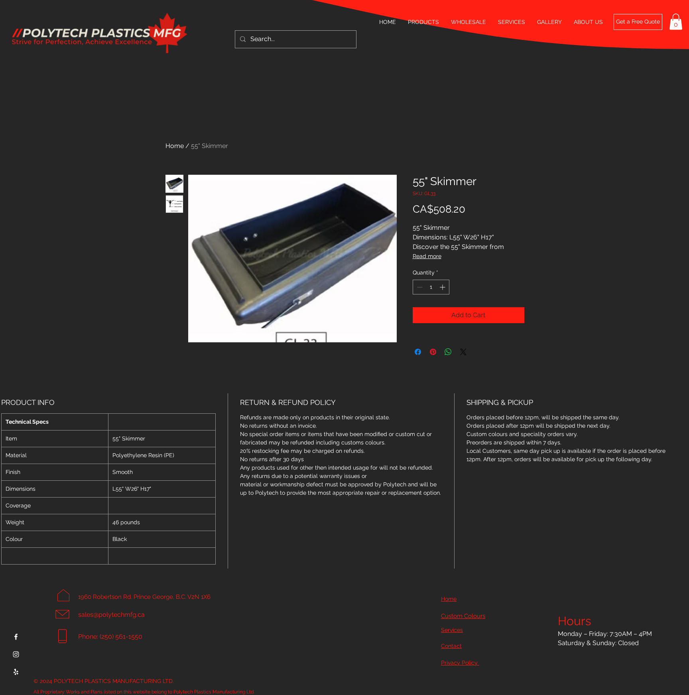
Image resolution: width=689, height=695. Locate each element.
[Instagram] (16, 654)
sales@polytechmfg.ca (111, 614)
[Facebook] (16, 637)
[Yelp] (16, 672)
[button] (676, 22)
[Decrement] (419, 287)
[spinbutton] (431, 287)
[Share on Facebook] (418, 352)
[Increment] (443, 287)
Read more (427, 256)
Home (174, 146)
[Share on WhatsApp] (448, 352)
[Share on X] (463, 352)
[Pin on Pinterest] (433, 352)
